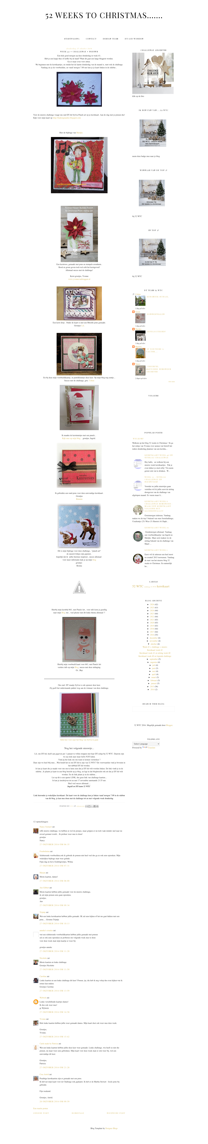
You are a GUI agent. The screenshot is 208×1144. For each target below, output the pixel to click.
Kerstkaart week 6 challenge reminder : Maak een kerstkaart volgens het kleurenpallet (158, 506)
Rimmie (79, 499)
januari (153, 683)
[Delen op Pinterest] (97, 806)
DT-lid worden (134, 38)
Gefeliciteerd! (156, 331)
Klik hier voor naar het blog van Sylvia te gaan (79, 739)
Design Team (110, 38)
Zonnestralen (156, 314)
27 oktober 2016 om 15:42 (55, 1036)
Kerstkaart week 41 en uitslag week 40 (155, 653)
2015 (152, 686)
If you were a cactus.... (155, 350)
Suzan (137, 311)
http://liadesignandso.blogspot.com (67, 117)
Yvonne (43, 1019)
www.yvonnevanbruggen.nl (79, 279)
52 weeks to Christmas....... (104, 15)
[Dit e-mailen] (86, 806)
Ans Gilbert (45, 887)
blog (94, 559)
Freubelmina (45, 851)
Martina (138, 346)
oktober (154, 644)
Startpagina (72, 38)
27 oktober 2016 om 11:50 (55, 969)
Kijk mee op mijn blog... (72, 438)
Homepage (78, 1113)
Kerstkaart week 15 (157, 527)
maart (153, 677)
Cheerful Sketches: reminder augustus (158, 369)
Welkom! (138, 438)
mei (153, 671)
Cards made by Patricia (49, 1043)
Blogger (169, 725)
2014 (153, 689)
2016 (152, 634)
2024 (152, 610)
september (154, 659)
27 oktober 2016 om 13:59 (55, 990)
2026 (152, 604)
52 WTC (137, 586)
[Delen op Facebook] (94, 806)
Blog (63, 612)
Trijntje (43, 912)
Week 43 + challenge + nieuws (155, 647)
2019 (152, 625)
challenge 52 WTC (150, 587)
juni (153, 668)
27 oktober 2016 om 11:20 (55, 951)
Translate (151, 747)
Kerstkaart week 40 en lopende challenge (155, 656)
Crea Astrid (44, 1074)
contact (91, 38)
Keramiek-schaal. (158, 296)
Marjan (43, 872)
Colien (91, 380)
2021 (152, 619)
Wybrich (43, 997)
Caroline (43, 976)
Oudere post (41, 1113)
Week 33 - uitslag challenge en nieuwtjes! (155, 479)
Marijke (138, 329)
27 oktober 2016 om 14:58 (55, 1012)
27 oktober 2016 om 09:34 (55, 905)
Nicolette (43, 958)
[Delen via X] (92, 806)
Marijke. (79, 132)
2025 (152, 607)
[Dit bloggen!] (89, 806)
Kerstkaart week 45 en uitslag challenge (159, 456)
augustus (153, 662)
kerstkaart (163, 586)
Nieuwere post (116, 1113)
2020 (152, 622)
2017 (152, 631)
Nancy (137, 364)
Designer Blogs (111, 1128)
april (154, 674)
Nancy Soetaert (46, 826)
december (153, 637)
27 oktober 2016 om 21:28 (55, 1067)
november (154, 640)
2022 (152, 616)
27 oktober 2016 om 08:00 (55, 880)
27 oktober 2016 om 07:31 (55, 865)
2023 (152, 613)
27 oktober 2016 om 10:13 (55, 923)
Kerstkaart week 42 (155, 650)
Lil (83, 325)
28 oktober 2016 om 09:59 (55, 1101)
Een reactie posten (40, 1108)
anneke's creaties (46, 930)
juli (153, 665)
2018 (152, 628)
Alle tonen (171, 382)
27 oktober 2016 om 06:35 (55, 844)
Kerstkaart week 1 (156, 550)
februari (154, 680)
